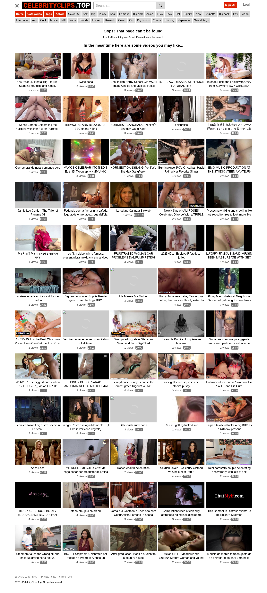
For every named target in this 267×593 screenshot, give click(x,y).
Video (245, 13)
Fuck (160, 13)
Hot (178, 13)
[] (160, 5)
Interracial (22, 20)
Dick (169, 13)
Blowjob (110, 20)
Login (247, 4)
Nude (72, 20)
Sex (85, 13)
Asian (149, 13)
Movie (54, 20)
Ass (34, 20)
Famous (124, 13)
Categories (34, 13)
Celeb (121, 20)
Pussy (102, 13)
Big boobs (143, 20)
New (198, 13)
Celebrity (73, 13)
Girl (131, 20)
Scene (157, 20)
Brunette (210, 13)
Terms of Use (65, 576)
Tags (49, 13)
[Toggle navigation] (18, 5)
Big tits (188, 13)
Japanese (184, 20)
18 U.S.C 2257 (22, 576)
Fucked (96, 20)
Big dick (138, 13)
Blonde (84, 20)
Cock (43, 20)
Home (20, 13)
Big (93, 13)
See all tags (201, 20)
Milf (63, 20)
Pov (235, 13)
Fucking (170, 20)
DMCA (35, 576)
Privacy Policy (48, 576)
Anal (113, 13)
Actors (60, 13)
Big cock (224, 13)
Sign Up (230, 4)
